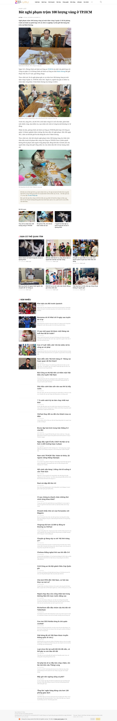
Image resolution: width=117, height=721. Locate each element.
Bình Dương (61, 71)
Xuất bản (37, 2)
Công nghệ (65, 2)
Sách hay (44, 2)
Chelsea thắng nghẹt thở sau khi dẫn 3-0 (53, 552)
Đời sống (72, 2)
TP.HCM (50, 69)
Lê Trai (20, 17)
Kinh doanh (51, 2)
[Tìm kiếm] (101, 2)
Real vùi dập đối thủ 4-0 (46, 483)
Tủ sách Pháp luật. (33, 195)
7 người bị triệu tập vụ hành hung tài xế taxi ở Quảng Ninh (62, 225)
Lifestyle (79, 2)
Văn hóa (58, 2)
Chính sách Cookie (59, 719)
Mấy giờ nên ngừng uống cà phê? (50, 677)
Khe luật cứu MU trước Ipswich (49, 304)
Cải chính (86, 2)
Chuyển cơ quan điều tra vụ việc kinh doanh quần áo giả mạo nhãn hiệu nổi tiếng (84, 259)
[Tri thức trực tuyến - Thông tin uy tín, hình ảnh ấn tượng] (22, 2)
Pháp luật (23, 8)
